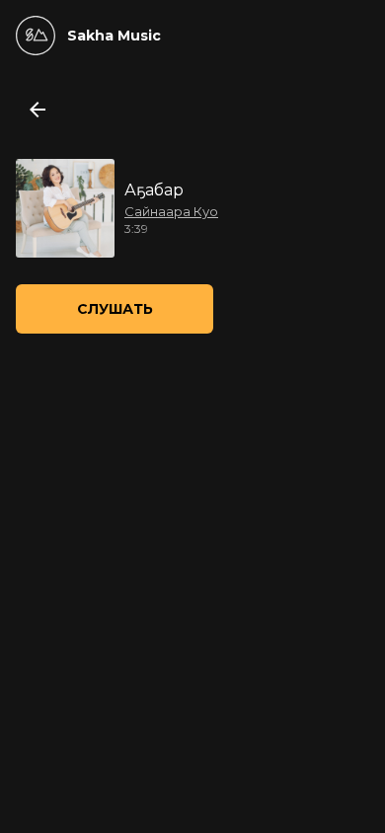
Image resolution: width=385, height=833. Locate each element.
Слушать (115, 309)
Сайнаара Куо (171, 211)
